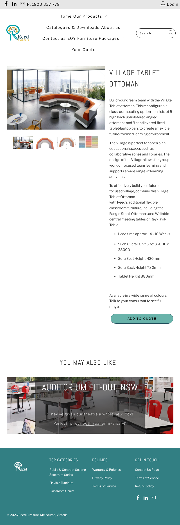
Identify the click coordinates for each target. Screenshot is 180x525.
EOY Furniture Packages (94, 38)
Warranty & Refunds (106, 469)
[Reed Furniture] (17, 33)
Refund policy (144, 486)
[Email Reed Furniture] (22, 4)
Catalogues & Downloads (73, 27)
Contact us (54, 38)
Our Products (88, 16)
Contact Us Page (147, 469)
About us (111, 27)
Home (65, 16)
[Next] (101, 97)
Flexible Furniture (61, 483)
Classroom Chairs (61, 491)
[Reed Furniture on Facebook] (6, 4)
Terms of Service (104, 486)
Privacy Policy (102, 478)
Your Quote (84, 49)
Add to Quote (142, 318)
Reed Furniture (28, 515)
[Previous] (10, 97)
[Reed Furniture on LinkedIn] (14, 4)
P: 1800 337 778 (43, 4)
